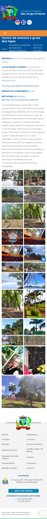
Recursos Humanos (34, 444)
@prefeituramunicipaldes (13, 100)
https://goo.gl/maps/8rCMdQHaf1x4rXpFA (20, 86)
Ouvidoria (30, 468)
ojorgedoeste (32, 100)
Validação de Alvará (9, 468)
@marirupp (19, 96)
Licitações (6, 439)
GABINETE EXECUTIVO (9, 450)
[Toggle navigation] (5, 33)
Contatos (30, 457)
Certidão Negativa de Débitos (34, 450)
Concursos (30, 439)
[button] (3, 9)
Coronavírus (31, 463)
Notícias (5, 435)
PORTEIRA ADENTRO (8, 463)
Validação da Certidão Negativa (10, 457)
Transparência (31, 435)
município (5, 444)
